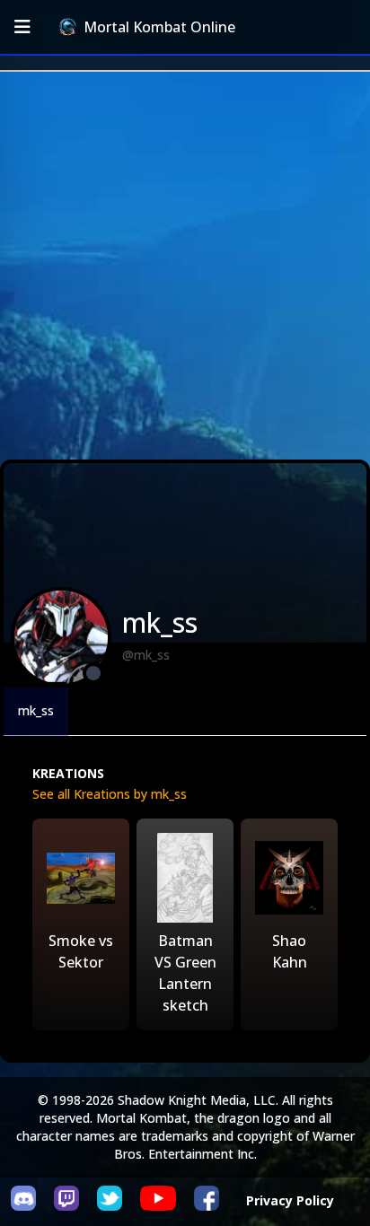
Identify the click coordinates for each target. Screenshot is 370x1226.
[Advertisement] (185, 266)
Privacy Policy (290, 1200)
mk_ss (36, 710)
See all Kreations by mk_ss (109, 793)
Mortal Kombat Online (159, 27)
